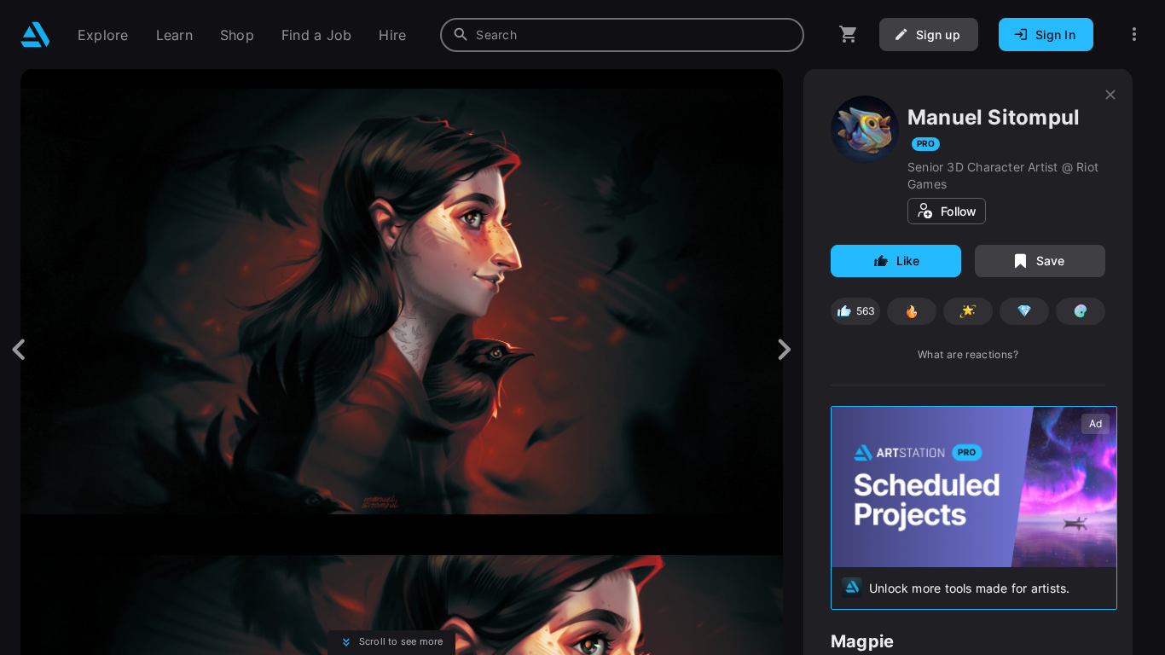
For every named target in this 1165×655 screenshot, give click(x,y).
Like (908, 260)
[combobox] (622, 35)
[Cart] (848, 34)
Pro (926, 143)
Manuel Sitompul (993, 117)
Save (1050, 260)
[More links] (1134, 34)
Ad (1095, 423)
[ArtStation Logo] (35, 34)
